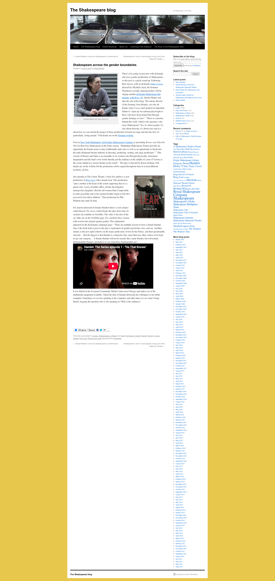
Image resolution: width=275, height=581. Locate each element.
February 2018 (181, 355)
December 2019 (181, 306)
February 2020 (181, 301)
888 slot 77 (179, 131)
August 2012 (180, 525)
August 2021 (180, 268)
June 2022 (179, 252)
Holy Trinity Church (193, 166)
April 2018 (179, 350)
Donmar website (125, 135)
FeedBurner (197, 65)
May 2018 (179, 347)
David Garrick (186, 154)
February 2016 (181, 417)
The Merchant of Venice (180, 229)
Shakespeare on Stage (108, 336)
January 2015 (180, 450)
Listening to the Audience (140, 46)
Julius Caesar (157, 83)
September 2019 (181, 314)
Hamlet (144, 336)
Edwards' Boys (178, 157)
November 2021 (181, 262)
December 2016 (181, 391)
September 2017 (181, 368)
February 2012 (181, 541)
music (199, 180)
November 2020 (181, 278)
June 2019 (179, 322)
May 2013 (179, 502)
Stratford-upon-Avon (183, 120)
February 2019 (181, 332)
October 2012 (180, 520)
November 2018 (181, 337)
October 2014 (180, 458)
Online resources (110, 46)
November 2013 (181, 487)
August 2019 (180, 317)
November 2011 (181, 548)
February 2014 (181, 479)
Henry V (178, 166)
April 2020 (179, 296)
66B (177, 136)
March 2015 (180, 445)
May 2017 (179, 378)
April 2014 (179, 474)
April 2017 (179, 381)
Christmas (176, 155)
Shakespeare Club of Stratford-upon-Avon (186, 213)
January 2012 (180, 543)
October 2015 (180, 427)
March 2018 (180, 353)
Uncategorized (180, 123)
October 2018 (180, 340)
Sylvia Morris (99, 68)
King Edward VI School (183, 174)
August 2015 (180, 432)
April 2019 (179, 327)
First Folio (188, 157)
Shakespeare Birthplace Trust (185, 205)
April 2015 (179, 443)
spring (189, 223)
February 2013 (181, 510)
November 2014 (181, 456)
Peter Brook (177, 186)
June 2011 (179, 561)
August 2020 (180, 286)
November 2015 (181, 425)
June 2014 (179, 469)
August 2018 (180, 342)
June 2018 (179, 345)
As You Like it (179, 149)
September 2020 (181, 283)
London (186, 177)
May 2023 (179, 242)
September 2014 (181, 461)
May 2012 (179, 533)
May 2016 (179, 409)
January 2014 (180, 481)
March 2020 (180, 299)
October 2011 (180, 551)
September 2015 (181, 430)
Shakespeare (183, 198)
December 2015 (181, 422)
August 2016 (180, 402)
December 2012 (181, 515)
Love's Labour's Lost (179, 180)
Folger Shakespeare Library (186, 160)
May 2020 (179, 293)
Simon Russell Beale (180, 223)
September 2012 (181, 523)
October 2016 (180, 396)
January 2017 (180, 389)
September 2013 (181, 492)
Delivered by (192, 65)
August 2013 (180, 494)
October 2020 (180, 280)
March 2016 (180, 414)
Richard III (179, 188)
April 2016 (179, 412)
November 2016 (181, 394)
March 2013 (180, 507)
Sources (178, 118)
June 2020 (179, 291)
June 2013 (179, 499)
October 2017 (180, 365)
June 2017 (179, 376)
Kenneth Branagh (179, 172)
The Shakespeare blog (93, 10)
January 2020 (180, 304)
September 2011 (181, 554)
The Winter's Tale (181, 231)
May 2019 (179, 324)
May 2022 (179, 255)
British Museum (193, 152)
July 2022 (179, 250)
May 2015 (179, 440)
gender (137, 336)
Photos (186, 133)
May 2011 (179, 564)
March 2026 (180, 239)
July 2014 (179, 466)
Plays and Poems (181, 110)
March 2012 (180, 538)
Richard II (186, 185)
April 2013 (179, 505)
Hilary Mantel (180, 100)
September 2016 (181, 399)
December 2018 (181, 335)
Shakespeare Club (180, 210)
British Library (180, 151)
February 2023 (181, 244)
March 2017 (180, 384)
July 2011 (179, 559)
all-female (130, 336)
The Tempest (195, 228)
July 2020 (179, 288)
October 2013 (180, 489)
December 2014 (181, 453)
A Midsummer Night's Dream (187, 146)
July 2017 (179, 373)
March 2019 (180, 329)
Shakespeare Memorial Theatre (187, 220)
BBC (188, 149)
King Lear (83, 338)
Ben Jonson (194, 149)
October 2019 (180, 311)
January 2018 (180, 358)
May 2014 (179, 471)
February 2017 (181, 386)
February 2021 (181, 273)
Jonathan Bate (177, 169)
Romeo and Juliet (95, 338)
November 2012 (181, 517)
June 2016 (179, 407)
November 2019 (181, 309)
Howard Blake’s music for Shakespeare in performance (95, 56)
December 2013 (181, 484)
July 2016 (179, 404)
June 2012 (179, 530)
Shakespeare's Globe (184, 201)
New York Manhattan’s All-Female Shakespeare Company (107, 142)
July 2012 (179, 528)
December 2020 (181, 275)
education (196, 155)
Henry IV (151, 336)
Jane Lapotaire (180, 82)
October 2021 (180, 265)
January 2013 (180, 512)
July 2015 (179, 435)
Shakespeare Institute (183, 217)
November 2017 (181, 363)
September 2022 (181, 247)
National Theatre (180, 182)
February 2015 (181, 448)
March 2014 (180, 476)
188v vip (179, 133)
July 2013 (179, 497)
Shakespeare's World (183, 115)
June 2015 (179, 438)
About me (123, 46)
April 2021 (179, 270)
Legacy (95, 336)
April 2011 (179, 566)
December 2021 (181, 260)
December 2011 (181, 546)
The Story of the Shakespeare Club (168, 46)
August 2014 (180, 463)
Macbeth (192, 180)
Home (75, 46)
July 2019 (179, 319)
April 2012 (179, 535)
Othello (192, 183)
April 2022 (179, 257)
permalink (117, 338)
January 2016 (180, 420)
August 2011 (180, 556)
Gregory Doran (181, 163)
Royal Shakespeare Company (186, 193)
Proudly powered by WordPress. (187, 574)
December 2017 (181, 360)
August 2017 (180, 371)
